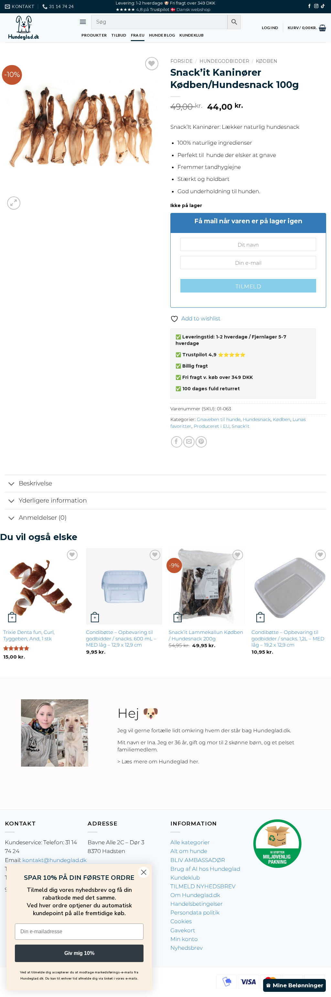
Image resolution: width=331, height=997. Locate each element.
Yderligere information (53, 500)
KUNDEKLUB (191, 35)
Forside (181, 61)
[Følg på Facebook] (309, 6)
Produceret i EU (212, 426)
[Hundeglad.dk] (37, 27)
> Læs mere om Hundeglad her (157, 762)
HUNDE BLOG (162, 35)
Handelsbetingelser (196, 904)
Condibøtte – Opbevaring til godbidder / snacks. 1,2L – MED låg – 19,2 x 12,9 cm (287, 638)
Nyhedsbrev (186, 948)
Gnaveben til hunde (218, 419)
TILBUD (118, 35)
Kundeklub (185, 877)
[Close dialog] (143, 872)
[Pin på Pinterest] (201, 442)
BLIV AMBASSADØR (197, 860)
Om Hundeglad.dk (195, 895)
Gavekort (182, 930)
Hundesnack (257, 419)
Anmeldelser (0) (43, 517)
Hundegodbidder (224, 61)
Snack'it (241, 426)
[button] (83, 21)
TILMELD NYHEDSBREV (203, 886)
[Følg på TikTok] (323, 6)
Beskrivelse (35, 483)
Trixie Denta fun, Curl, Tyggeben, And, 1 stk (29, 635)
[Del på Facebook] (176, 442)
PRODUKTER (94, 35)
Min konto (184, 939)
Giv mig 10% (79, 953)
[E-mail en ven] (189, 442)
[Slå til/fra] (11, 484)
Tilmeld (248, 286)
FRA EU (137, 35)
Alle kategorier (190, 842)
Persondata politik (194, 912)
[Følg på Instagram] (316, 6)
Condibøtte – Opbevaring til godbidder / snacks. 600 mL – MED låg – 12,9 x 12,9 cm (121, 638)
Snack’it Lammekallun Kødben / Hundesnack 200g (206, 635)
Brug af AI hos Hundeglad (205, 869)
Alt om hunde (188, 851)
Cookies (181, 921)
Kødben (266, 61)
